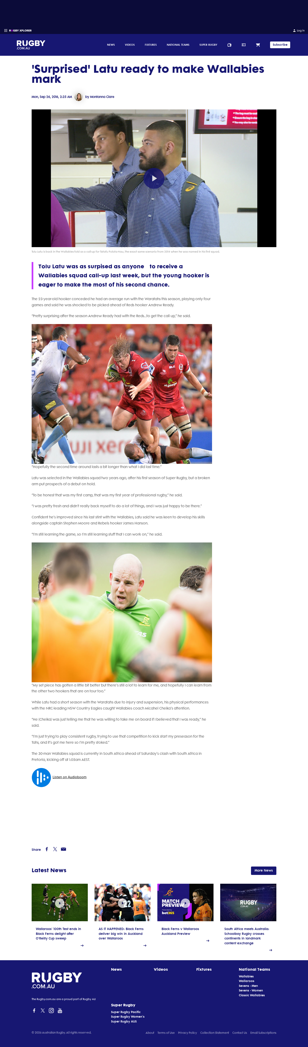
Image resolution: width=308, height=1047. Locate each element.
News (111, 44)
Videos (130, 44)
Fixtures (151, 44)
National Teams (178, 44)
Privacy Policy (187, 1032)
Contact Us (239, 1032)
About (150, 1032)
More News (264, 870)
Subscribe (280, 45)
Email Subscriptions (263, 1032)
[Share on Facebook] (46, 849)
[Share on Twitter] (55, 849)
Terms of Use (166, 1032)
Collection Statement (214, 1032)
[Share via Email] (63, 849)
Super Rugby (208, 44)
